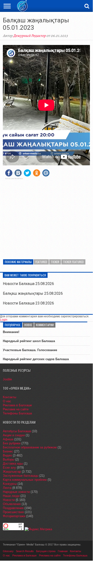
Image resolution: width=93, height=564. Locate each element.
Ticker (55, 262)
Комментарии (45, 325)
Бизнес (8, 451)
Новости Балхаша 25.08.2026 (28, 283)
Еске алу (9, 467)
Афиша (8, 439)
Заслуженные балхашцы (20, 475)
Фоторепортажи (14, 516)
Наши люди (11, 496)
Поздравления (13, 508)
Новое (28, 325)
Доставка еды (13, 463)
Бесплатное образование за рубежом (30, 447)
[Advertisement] (46, 216)
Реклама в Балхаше (17, 405)
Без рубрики (11, 443)
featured (41, 262)
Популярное (12, 325)
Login (3, 319)
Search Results (25, 551)
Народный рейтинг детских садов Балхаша (36, 359)
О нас (7, 401)
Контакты (9, 397)
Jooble (7, 379)
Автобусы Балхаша (17, 431)
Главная (63, 551)
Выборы (8, 459)
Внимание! (11, 332)
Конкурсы (10, 484)
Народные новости (16, 492)
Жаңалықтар (12, 471)
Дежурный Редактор (29, 35)
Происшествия (13, 512)
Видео (7, 455)
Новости (9, 500)
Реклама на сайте (16, 409)
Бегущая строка (45, 551)
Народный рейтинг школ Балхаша (29, 341)
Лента (7, 488)
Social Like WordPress (14, 178)
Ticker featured (73, 262)
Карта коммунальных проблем (25, 479)
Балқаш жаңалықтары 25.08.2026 (33, 293)
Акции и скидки (14, 435)
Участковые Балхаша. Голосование (30, 350)
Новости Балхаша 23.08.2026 (28, 303)
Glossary (8, 551)
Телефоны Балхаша (17, 413)
